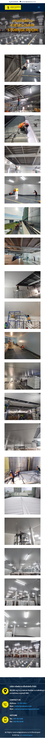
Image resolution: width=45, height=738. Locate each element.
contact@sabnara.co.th (23, 706)
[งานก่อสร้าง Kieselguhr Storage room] (22, 81)
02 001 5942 (22, 703)
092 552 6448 (18, 721)
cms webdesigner (26, 735)
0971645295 (14, 1)
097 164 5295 (18, 718)
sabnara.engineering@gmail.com (26, 709)
